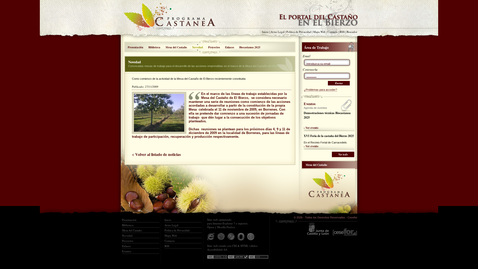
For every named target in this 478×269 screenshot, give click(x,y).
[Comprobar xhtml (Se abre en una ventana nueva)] (217, 257)
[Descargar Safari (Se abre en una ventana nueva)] (251, 237)
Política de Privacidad (298, 32)
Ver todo (343, 154)
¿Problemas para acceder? (320, 89)
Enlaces (229, 47)
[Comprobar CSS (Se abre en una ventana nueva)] (258, 257)
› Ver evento (311, 128)
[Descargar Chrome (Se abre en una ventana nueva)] (231, 237)
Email (306, 56)
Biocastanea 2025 (249, 47)
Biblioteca (154, 47)
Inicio (265, 32)
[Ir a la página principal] (173, 19)
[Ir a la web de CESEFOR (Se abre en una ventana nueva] (344, 229)
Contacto (333, 32)
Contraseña (310, 69)
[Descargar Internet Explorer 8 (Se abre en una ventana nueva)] (211, 237)
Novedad (127, 235)
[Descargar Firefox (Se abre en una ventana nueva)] (221, 237)
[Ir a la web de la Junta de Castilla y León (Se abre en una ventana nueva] (317, 229)
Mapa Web (319, 32)
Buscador (352, 32)
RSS (342, 32)
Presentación (135, 47)
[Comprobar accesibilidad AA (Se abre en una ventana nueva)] (238, 257)
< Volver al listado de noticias (156, 154)
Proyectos (214, 47)
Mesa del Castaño (176, 47)
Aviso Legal (277, 32)
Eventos (126, 251)
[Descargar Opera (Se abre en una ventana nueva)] (241, 237)
